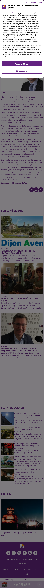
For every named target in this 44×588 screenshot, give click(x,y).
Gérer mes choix (22, 71)
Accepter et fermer (22, 64)
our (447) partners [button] (13, 12)
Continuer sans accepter (32, 2)
